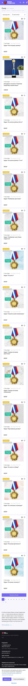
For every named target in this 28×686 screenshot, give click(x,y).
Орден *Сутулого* (9, 275)
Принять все (7, 679)
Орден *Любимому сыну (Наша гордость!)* (12, 237)
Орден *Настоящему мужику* (12, 45)
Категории (5, 14)
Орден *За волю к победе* (11, 467)
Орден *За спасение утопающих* (13, 505)
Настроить (14, 683)
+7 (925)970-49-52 (6, 645)
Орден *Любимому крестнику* (12, 198)
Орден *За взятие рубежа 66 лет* (13, 122)
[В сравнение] (22, 19)
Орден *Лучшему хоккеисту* (12, 582)
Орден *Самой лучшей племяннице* (14, 314)
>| (5, 602)
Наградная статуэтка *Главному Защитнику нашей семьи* (13, 84)
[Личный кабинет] (23, 2)
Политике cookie (6, 673)
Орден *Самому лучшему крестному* (11, 353)
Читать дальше (5, 624)
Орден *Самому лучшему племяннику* (11, 391)
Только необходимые (18, 679)
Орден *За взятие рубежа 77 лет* (13, 160)
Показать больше (14, 595)
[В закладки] (24, 19)
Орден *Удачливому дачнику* (12, 429)
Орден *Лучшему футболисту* (12, 544)
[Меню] (2, 2)
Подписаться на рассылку (8, 662)
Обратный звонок (6, 646)
